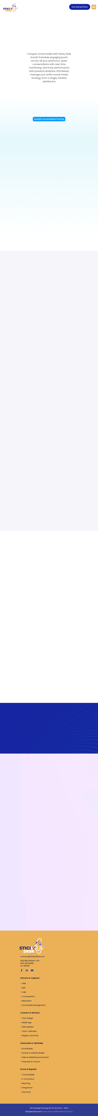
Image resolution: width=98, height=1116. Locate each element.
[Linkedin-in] (27, 970)
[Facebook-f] (21, 970)
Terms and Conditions (51, 1111)
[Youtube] (32, 970)
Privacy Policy (67, 1111)
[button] (93, 7)
